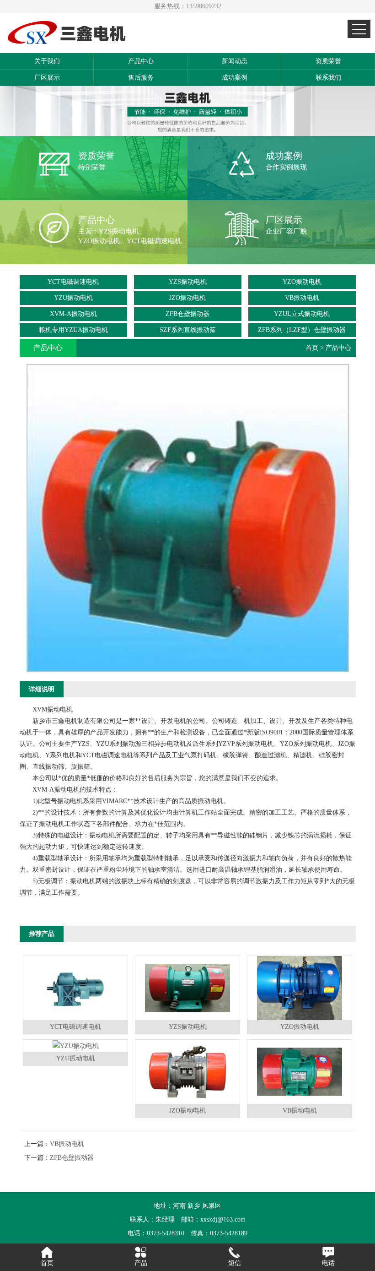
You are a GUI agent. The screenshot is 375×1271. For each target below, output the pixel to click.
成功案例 (234, 77)
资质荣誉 (328, 61)
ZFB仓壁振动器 (187, 313)
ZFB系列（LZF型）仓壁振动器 (302, 329)
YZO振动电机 (302, 281)
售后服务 (141, 77)
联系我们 (328, 77)
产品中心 (141, 61)
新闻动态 (234, 61)
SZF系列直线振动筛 (188, 329)
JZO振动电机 (187, 297)
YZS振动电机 (188, 281)
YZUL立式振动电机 (302, 313)
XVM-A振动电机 (73, 313)
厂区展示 (47, 77)
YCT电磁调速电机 (73, 281)
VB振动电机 (302, 297)
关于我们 (47, 61)
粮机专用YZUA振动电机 (73, 329)
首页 (311, 347)
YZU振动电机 (73, 297)
